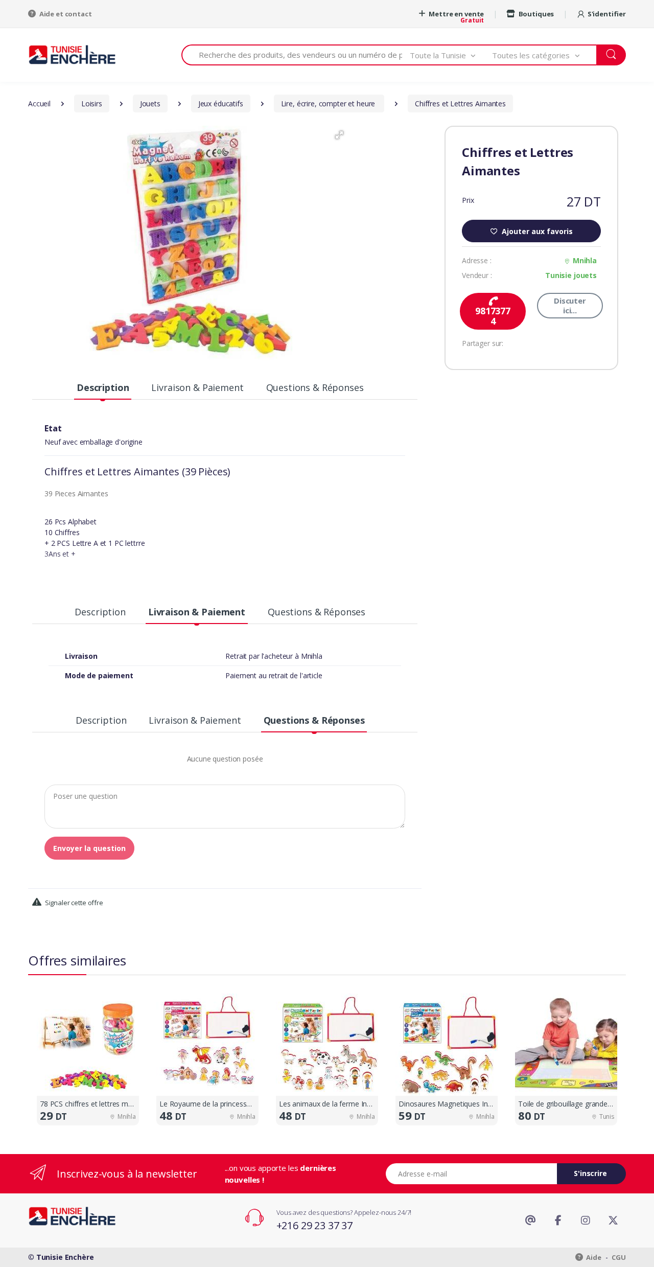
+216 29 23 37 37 (314, 1225)
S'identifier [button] (607, 13)
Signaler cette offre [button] (73, 902)
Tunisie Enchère (65, 1257)
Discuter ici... (570, 305)
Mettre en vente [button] (456, 13)
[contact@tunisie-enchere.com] (530, 1220)
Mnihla (585, 260)
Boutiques (535, 13)
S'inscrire (590, 1173)
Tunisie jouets (571, 275)
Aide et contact (65, 13)
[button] (451, 54)
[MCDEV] (72, 54)
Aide (593, 1257)
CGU (619, 1257)
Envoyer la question (89, 848)
